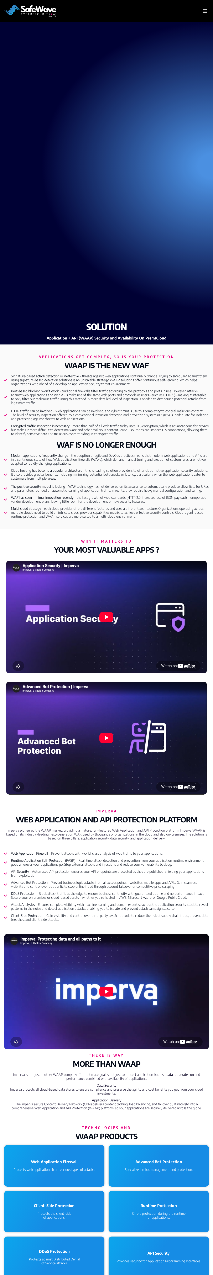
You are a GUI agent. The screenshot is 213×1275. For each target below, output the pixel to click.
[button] (205, 11)
